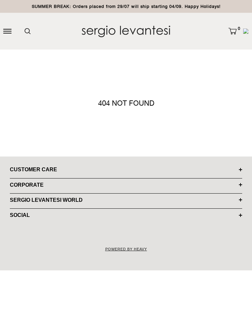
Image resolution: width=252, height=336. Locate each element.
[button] (232, 31)
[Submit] (28, 31)
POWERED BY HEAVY (126, 249)
